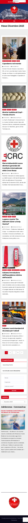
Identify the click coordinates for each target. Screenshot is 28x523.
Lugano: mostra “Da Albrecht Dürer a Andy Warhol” (11, 221)
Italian (17, 1)
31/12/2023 (7, 66)
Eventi (9, 216)
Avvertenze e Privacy (7, 481)
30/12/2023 (7, 173)
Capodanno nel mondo (11, 64)
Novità (4, 109)
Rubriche (14, 109)
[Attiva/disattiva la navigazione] (14, 21)
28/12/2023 (7, 333)
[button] (25, 21)
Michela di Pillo (16, 117)
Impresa (4, 270)
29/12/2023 (7, 280)
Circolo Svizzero (14, 15)
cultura (5, 216)
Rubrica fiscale (15, 270)
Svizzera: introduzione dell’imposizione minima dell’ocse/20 (12, 275)
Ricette (9, 109)
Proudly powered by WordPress (9, 518)
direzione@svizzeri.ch (9, 473)
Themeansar (14, 520)
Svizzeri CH (15, 66)
